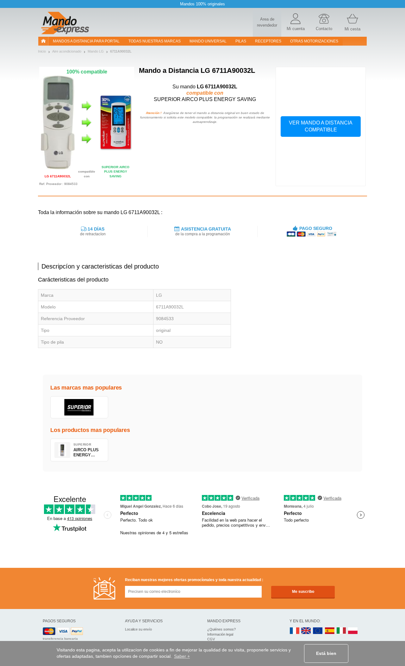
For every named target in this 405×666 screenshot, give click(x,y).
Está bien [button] (326, 653)
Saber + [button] (182, 656)
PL (353, 631)
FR (295, 631)
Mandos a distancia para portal (86, 41)
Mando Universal (208, 41)
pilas (240, 41)
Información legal (220, 634)
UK (306, 631)
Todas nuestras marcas (154, 41)
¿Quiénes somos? (221, 629)
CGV (211, 639)
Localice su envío (138, 629)
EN (318, 631)
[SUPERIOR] (79, 407)
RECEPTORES (268, 41)
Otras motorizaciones (314, 41)
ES (330, 631)
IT (341, 631)
